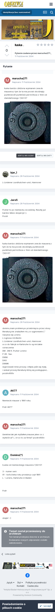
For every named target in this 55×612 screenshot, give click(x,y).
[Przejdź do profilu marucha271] (7, 80)
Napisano (26, 82)
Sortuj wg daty (44, 156)
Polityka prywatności (36, 582)
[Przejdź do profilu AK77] (5, 393)
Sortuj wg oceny (26, 156)
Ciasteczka (32, 586)
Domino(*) (16, 455)
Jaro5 (14, 199)
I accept (46, 606)
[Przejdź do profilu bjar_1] (5, 174)
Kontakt (20, 586)
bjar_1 (13, 172)
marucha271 (43, 53)
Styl (19, 582)
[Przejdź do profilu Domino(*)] (5, 457)
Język (9, 582)
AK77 (13, 390)
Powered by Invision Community (27, 595)
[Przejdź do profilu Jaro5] (5, 202)
